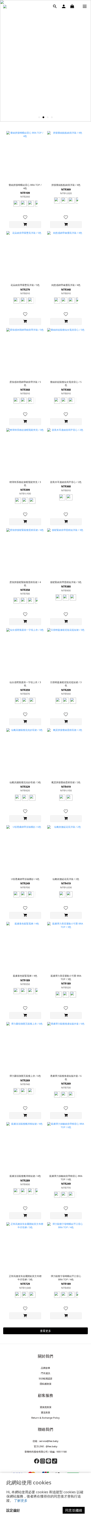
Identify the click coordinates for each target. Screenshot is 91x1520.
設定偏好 (13, 1510)
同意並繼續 (73, 1510)
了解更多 (21, 1500)
